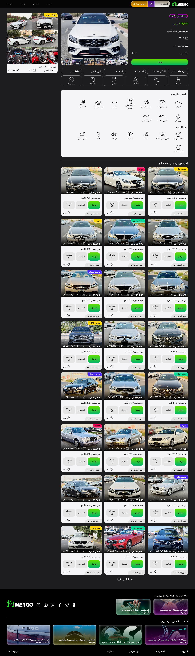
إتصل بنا (164, 3)
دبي (182, 53)
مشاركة (155, 203)
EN (151, 3)
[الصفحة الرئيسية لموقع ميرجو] (180, 4)
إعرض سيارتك (139, 3)
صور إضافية (181, 213)
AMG (173, 16)
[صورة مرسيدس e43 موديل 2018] (94, 35)
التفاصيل (168, 205)
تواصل (159, 62)
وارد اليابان (182, 16)
